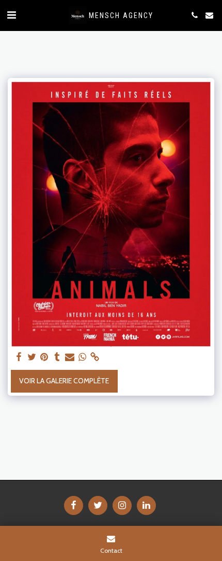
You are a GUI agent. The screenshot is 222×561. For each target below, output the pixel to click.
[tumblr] (57, 357)
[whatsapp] (82, 357)
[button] (11, 15)
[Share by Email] (69, 357)
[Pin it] (44, 357)
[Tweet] (32, 357)
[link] (95, 357)
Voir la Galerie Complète (64, 380)
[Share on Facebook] (19, 357)
